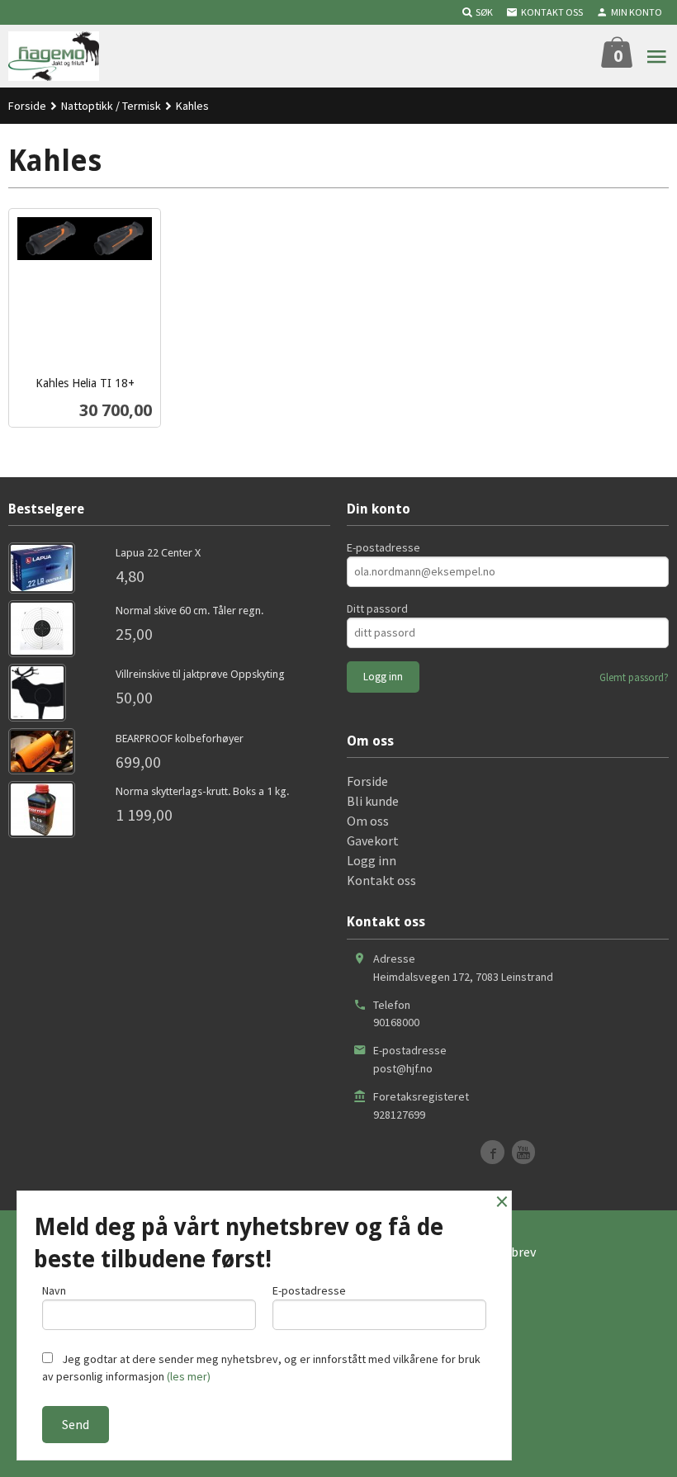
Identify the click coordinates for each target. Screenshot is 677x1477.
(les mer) (189, 1376)
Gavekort (373, 840)
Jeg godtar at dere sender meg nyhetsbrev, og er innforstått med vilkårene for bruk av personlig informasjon (261, 1368)
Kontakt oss (381, 880)
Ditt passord (377, 608)
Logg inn (371, 860)
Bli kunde (373, 801)
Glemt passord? (634, 677)
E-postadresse (383, 547)
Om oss (368, 820)
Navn (54, 1290)
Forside (27, 105)
